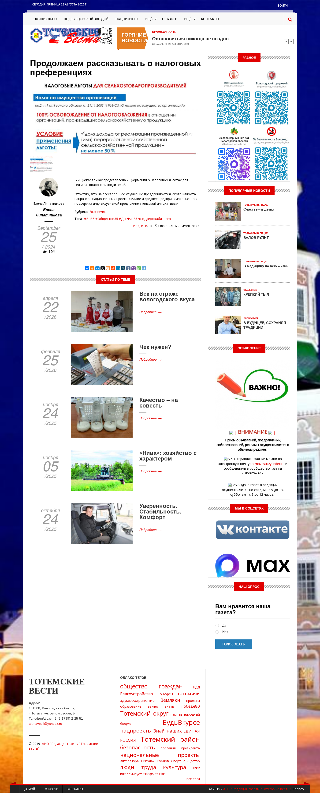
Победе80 (190, 706)
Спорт (176, 761)
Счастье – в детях (258, 209)
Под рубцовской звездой (86, 19)
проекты (193, 700)
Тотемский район (170, 739)
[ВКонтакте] (87, 268)
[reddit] (113, 268)
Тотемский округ (144, 713)
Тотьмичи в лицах (255, 205)
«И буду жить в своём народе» (187, 38)
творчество (154, 773)
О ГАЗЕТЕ (169, 19)
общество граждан (151, 686)
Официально (45, 19)
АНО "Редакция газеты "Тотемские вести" (257, 789)
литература (129, 761)
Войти (283, 6)
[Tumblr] (128, 268)
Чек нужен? (155, 347)
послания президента (180, 748)
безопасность (137, 747)
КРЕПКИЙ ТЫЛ (256, 294)
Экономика (99, 211)
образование (130, 706)
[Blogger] (108, 268)
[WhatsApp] (139, 268)
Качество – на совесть (158, 402)
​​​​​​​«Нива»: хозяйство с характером (168, 455)
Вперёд (291, 41)
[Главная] (71, 35)
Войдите (140, 225)
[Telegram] (144, 268)
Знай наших (167, 731)
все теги (193, 779)
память (176, 714)
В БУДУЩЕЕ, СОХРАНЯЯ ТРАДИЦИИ (264, 325)
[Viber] (133, 268)
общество (191, 761)
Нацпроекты (126, 19)
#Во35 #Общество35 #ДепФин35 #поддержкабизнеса (127, 218)
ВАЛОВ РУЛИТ (256, 237)
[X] (102, 268)
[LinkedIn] (118, 268)
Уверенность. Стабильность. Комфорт (160, 511)
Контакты (210, 19)
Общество (250, 290)
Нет (225, 632)
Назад (286, 41)
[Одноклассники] (92, 268)
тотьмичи (188, 693)
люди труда (138, 767)
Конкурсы (165, 694)
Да (224, 625)
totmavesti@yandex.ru (267, 463)
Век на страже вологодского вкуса (167, 296)
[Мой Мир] (97, 268)
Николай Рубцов (155, 761)
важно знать (161, 706)
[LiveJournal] (123, 268)
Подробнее (148, 311)
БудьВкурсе (181, 722)
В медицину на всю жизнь (265, 265)
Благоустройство (136, 693)
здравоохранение (137, 700)
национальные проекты (160, 755)
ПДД (196, 687)
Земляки (170, 700)
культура (174, 767)
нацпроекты (136, 730)
